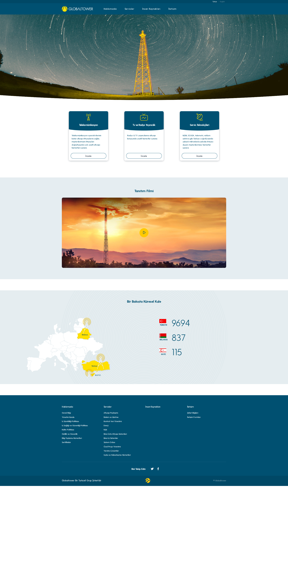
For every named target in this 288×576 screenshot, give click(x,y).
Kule (105, 429)
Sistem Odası (109, 442)
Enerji (106, 425)
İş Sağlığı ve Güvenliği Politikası (75, 425)
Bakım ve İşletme (111, 417)
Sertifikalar (66, 442)
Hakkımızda (110, 8)
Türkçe (214, 1)
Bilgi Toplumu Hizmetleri (72, 438)
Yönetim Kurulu (68, 417)
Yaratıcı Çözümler (111, 450)
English (222, 1)
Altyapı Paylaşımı (111, 413)
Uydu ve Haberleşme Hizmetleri (117, 455)
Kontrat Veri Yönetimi (113, 421)
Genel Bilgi (66, 413)
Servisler (129, 8)
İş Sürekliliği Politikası (70, 421)
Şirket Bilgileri (192, 413)
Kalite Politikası (68, 429)
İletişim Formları (193, 417)
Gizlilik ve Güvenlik (70, 434)
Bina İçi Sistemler (111, 438)
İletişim (172, 8)
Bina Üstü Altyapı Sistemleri (115, 434)
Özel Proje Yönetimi (112, 446)
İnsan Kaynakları (151, 8)
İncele (88, 155)
